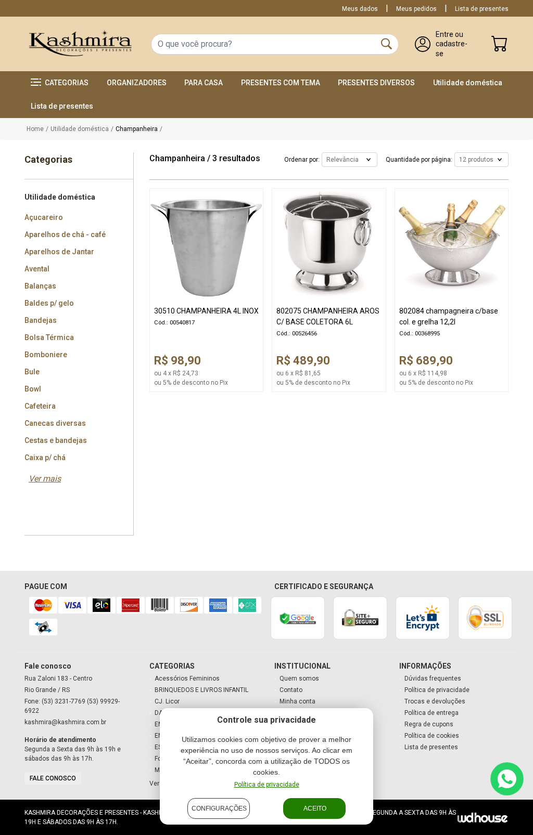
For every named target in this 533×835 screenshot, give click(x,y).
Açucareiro (43, 217)
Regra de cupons (428, 724)
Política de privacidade (266, 784)
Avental (36, 269)
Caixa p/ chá (45, 457)
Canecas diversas (55, 423)
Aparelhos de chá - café (65, 234)
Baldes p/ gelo (49, 303)
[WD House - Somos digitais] (482, 817)
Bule (32, 372)
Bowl (32, 389)
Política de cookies (431, 735)
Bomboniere (45, 354)
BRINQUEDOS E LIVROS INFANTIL (201, 690)
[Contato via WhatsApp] (507, 778)
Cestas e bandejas (55, 440)
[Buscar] (386, 44)
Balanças (40, 286)
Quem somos (299, 678)
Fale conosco (53, 778)
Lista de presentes (482, 8)
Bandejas (40, 320)
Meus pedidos (416, 8)
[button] (59, 83)
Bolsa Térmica (49, 337)
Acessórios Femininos (187, 678)
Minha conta (297, 701)
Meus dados (360, 8)
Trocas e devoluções (434, 701)
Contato (291, 690)
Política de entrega (431, 712)
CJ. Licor (167, 701)
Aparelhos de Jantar (59, 251)
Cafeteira (40, 406)
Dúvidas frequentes (432, 678)
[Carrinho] (499, 46)
